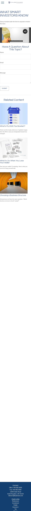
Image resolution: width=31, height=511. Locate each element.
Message (3, 73)
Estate (15, 505)
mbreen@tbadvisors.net (15, 495)
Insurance (15, 507)
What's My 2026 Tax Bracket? (12, 126)
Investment (15, 503)
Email (2, 62)
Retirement (15, 501)
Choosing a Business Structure (13, 195)
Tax (15, 509)
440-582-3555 (17, 487)
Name (2, 52)
